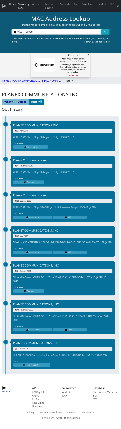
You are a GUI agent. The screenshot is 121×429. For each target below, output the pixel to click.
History (36, 101)
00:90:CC (56, 80)
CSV (95, 399)
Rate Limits (38, 402)
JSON (95, 395)
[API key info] (117, 6)
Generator (66, 4)
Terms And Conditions (51, 412)
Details (22, 101)
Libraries (37, 406)
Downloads (88, 4)
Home (12, 4)
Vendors (36, 4)
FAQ (112, 4)
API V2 (35, 395)
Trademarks (88, 412)
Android (102, 4)
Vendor (8, 101)
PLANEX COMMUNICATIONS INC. (30, 80)
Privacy (30, 412)
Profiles (36, 399)
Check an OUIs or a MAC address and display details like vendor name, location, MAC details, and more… (60, 40)
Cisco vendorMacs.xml (105, 392)
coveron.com (73, 75)
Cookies (71, 412)
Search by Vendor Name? (96, 41)
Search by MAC (23, 6)
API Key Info (38, 392)
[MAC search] (105, 32)
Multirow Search (50, 6)
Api (75, 4)
